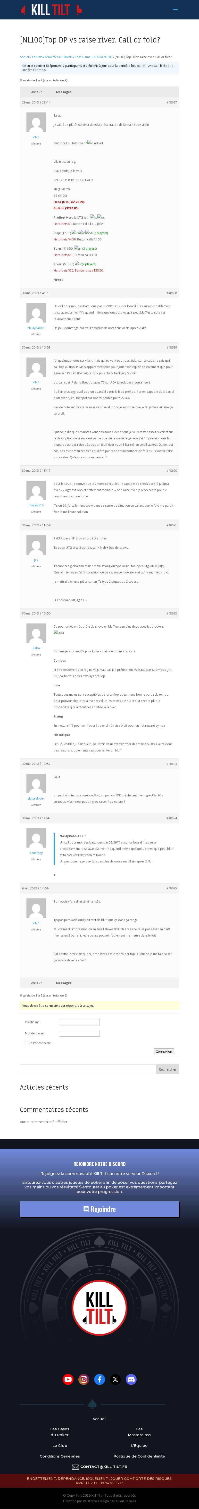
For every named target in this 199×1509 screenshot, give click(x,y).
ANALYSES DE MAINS (58, 57)
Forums (37, 57)
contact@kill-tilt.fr (103, 1466)
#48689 (171, 347)
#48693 (171, 764)
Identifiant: (32, 1022)
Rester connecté (40, 1043)
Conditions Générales (60, 1456)
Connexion (164, 1051)
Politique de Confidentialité (139, 1456)
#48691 (171, 525)
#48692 (171, 613)
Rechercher (167, 1069)
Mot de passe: (34, 1033)
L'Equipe (139, 1445)
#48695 (171, 888)
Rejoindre (102, 1209)
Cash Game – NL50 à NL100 (93, 57)
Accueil (25, 57)
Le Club (59, 1445)
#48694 (171, 818)
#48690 (171, 471)
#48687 (171, 102)
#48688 (171, 293)
